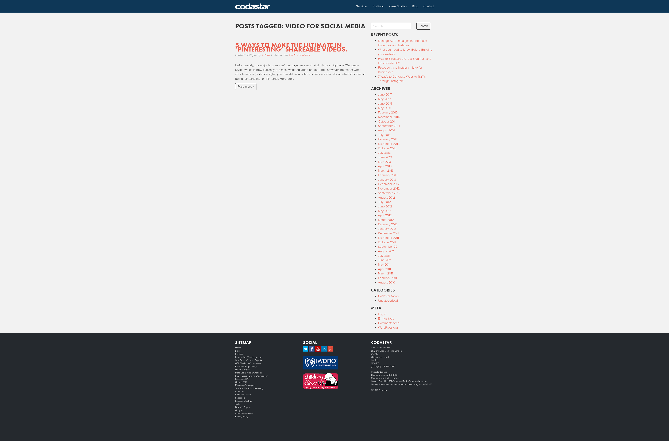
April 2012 (385, 215)
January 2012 (387, 229)
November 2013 (389, 144)
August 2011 (386, 251)
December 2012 (388, 184)
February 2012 (388, 224)
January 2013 (387, 180)
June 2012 (385, 206)
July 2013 (384, 153)
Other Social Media (244, 413)
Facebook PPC (242, 379)
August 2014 (386, 130)
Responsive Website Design (248, 357)
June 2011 (384, 260)
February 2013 (388, 175)
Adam (266, 55)
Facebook (240, 397)
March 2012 (386, 220)
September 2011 (388, 247)
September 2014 (389, 126)
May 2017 (384, 99)
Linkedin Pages (242, 369)
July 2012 (384, 202)
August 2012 (386, 197)
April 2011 (384, 269)
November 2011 (388, 238)
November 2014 (389, 117)
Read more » (245, 86)
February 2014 (388, 139)
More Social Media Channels (248, 372)
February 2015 (388, 112)
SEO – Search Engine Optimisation (251, 376)
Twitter (238, 404)
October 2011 (387, 242)
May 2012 (384, 211)
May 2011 (384, 264)
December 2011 (388, 233)
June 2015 (385, 103)
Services (362, 6)
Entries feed (386, 318)
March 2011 (385, 273)
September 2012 (389, 193)
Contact (428, 6)
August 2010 (386, 282)
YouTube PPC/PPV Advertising (249, 388)
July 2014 (384, 135)
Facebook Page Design (246, 366)
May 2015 (384, 108)
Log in (382, 314)
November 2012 (389, 188)
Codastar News (299, 55)
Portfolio (378, 6)
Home (238, 347)
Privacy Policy (241, 416)
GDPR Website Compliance (248, 363)
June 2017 (385, 94)
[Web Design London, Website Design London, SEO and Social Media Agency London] (253, 6)
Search (423, 26)
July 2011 (384, 256)
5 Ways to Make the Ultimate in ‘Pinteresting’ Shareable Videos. (291, 47)
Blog (415, 6)
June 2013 (385, 157)
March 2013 (386, 170)
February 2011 (387, 278)
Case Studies (398, 6)
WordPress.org (388, 327)
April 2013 (385, 166)
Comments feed (388, 323)
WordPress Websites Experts (248, 360)
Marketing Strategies (245, 385)
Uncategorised (388, 300)
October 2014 (387, 121)
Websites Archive (243, 394)
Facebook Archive (243, 401)
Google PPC (241, 382)
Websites (239, 391)
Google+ (239, 410)
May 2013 (384, 162)
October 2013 (387, 148)
